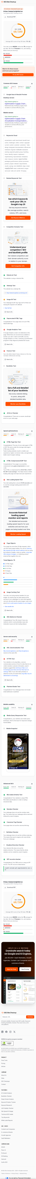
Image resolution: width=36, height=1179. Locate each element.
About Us (3, 1075)
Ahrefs (3, 1147)
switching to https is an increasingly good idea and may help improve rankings (16, 669)
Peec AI (3, 1150)
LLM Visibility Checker (7, 1108)
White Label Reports (7, 1120)
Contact (3, 1084)
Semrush (3, 1159)
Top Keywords (5, 1117)
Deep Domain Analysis (7, 1099)
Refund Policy (23, 1173)
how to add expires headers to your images (19, 603)
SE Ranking (4, 1156)
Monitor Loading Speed (18, 534)
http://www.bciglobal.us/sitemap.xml (17, 293)
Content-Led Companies (8, 1129)
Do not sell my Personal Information (20, 1178)
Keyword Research (6, 1105)
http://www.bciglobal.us (9, 651)
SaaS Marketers (5, 1138)
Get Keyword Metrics (18, 218)
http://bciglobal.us (24, 651)
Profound (4, 1153)
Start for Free (11, 969)
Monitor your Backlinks (18, 404)
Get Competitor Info (18, 266)
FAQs (2, 1078)
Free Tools (4, 1060)
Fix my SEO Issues (18, 74)
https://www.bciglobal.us (13, 11)
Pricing (3, 1063)
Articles (3, 1066)
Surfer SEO (4, 1162)
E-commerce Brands (7, 1132)
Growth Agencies (6, 1135)
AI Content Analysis (6, 1093)
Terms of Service (5, 1173)
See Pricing (25, 969)
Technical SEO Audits (7, 1114)
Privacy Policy (15, 1173)
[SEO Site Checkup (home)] (8, 2)
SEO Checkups (5, 1081)
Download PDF (11, 17)
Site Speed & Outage (7, 1111)
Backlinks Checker (6, 1096)
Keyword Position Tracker (8, 1102)
